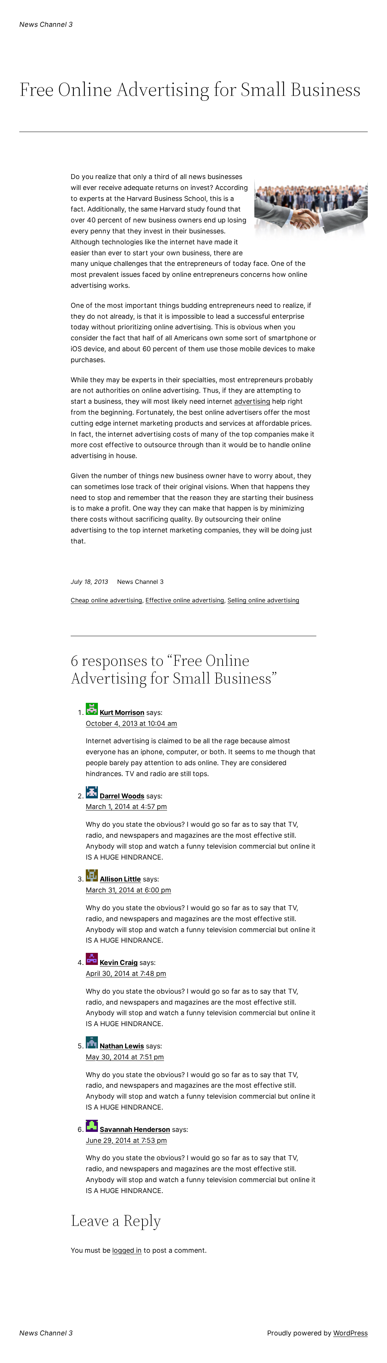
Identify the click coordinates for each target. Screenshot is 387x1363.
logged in (127, 1250)
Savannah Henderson (135, 1129)
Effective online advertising (185, 600)
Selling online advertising (263, 600)
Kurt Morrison (122, 712)
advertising (252, 401)
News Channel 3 (46, 24)
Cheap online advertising (106, 600)
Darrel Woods (122, 796)
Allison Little (120, 879)
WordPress (350, 1333)
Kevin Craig (119, 962)
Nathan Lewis (122, 1046)
